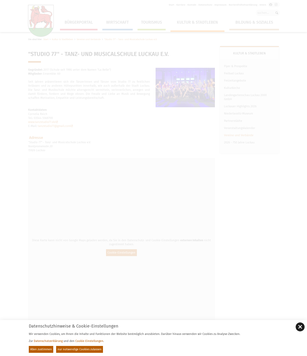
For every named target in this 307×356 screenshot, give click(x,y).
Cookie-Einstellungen (89, 341)
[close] (300, 326)
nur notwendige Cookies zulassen (80, 349)
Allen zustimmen (41, 349)
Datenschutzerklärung (48, 341)
